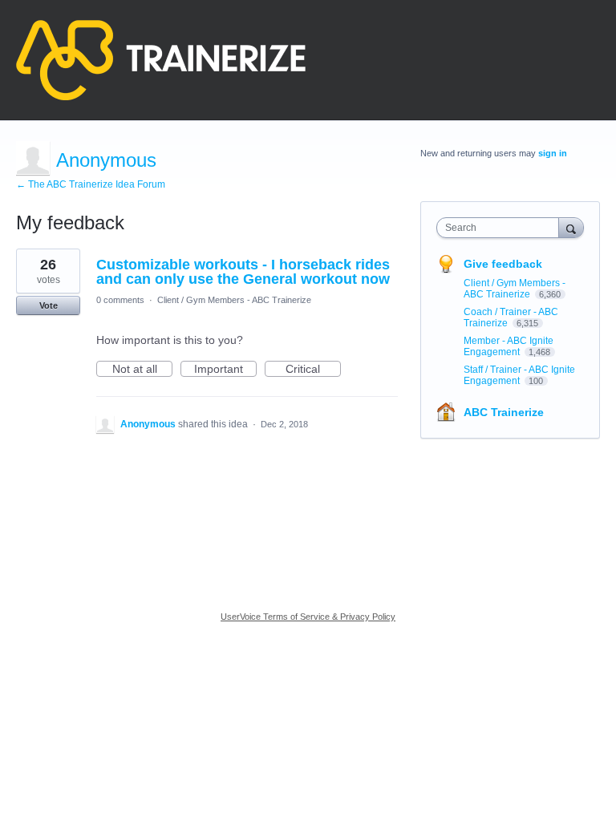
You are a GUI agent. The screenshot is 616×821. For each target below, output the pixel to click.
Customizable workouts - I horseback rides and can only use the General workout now (243, 272)
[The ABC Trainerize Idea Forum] (161, 60)
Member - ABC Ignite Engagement (508, 346)
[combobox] (501, 227)
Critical (313, 369)
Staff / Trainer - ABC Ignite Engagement (519, 375)
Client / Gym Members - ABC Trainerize (234, 300)
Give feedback (503, 263)
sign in (552, 153)
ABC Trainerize (504, 412)
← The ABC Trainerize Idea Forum (90, 184)
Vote (48, 305)
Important (225, 369)
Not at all (142, 369)
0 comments (120, 300)
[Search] (571, 227)
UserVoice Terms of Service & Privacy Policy (308, 616)
